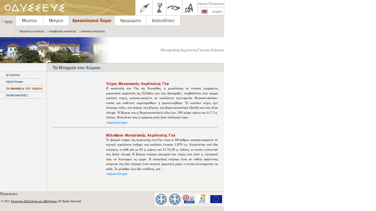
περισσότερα (117, 122)
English (217, 11)
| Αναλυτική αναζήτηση (92, 31)
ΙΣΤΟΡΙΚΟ (13, 75)
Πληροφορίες (9, 193)
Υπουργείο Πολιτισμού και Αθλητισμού (34, 201)
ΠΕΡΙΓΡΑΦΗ (14, 82)
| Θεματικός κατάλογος (32, 31)
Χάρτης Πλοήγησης (211, 3)
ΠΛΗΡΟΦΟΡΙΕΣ (17, 95)
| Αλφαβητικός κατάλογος (62, 31)
